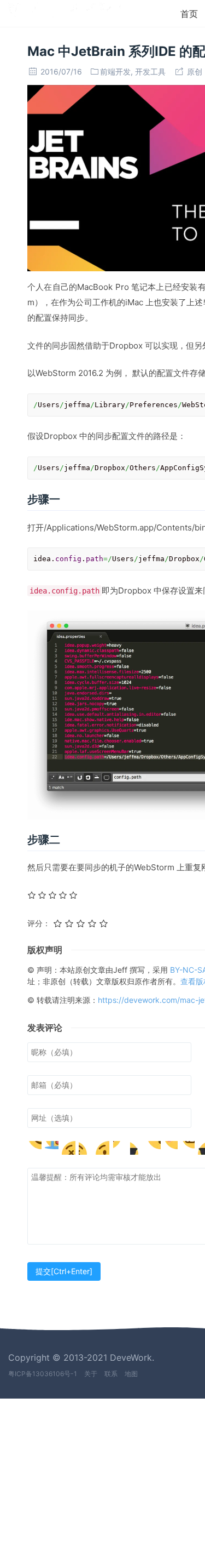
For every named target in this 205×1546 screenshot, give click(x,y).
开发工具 (150, 71)
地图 (131, 1374)
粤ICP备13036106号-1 (42, 1374)
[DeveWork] (64, 12)
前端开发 (115, 71)
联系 (111, 1374)
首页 (189, 13)
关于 (90, 1374)
